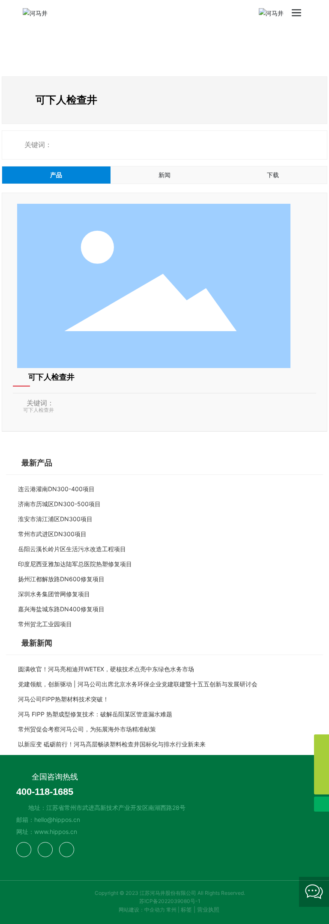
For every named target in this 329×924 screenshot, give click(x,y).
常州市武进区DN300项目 (52, 533)
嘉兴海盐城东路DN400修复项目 (61, 609)
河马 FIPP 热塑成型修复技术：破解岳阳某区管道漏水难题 (95, 714)
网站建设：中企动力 (142, 909)
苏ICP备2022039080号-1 (169, 901)
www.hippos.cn (55, 831)
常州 (171, 909)
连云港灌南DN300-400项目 (56, 488)
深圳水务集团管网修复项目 (54, 594)
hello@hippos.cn (57, 819)
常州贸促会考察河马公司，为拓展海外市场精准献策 (87, 729)
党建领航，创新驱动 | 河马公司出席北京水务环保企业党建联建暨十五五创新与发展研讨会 (137, 684)
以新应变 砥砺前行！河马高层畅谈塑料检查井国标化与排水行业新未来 (112, 744)
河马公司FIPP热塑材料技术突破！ (63, 699)
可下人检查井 (51, 376)
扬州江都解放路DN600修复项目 (61, 579)
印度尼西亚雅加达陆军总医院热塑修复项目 (75, 564)
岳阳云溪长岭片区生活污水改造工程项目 (72, 549)
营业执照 (208, 909)
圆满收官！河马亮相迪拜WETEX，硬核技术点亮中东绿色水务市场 (106, 669)
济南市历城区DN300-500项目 (59, 503)
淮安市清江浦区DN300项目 (55, 518)
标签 (186, 909)
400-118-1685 (44, 791)
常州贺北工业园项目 (45, 624)
